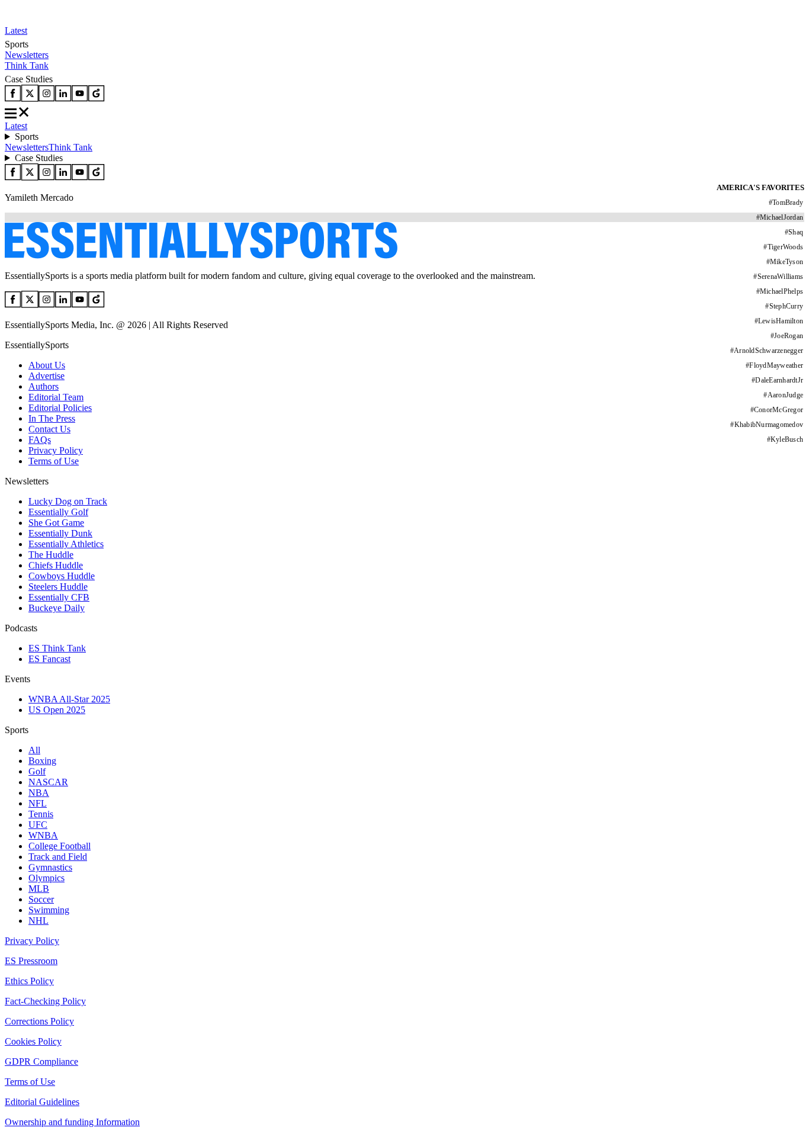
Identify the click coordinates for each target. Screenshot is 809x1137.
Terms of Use (53, 461)
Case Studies (39, 158)
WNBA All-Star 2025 (69, 699)
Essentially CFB (58, 597)
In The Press (51, 418)
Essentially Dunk (60, 533)
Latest (16, 30)
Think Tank (27, 65)
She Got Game (56, 523)
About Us (46, 365)
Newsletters (27, 55)
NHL (38, 921)
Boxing (42, 761)
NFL (37, 803)
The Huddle (50, 555)
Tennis (40, 814)
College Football (59, 846)
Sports (26, 136)
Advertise (46, 376)
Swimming (48, 910)
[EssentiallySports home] (201, 255)
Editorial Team (56, 397)
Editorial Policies (60, 408)
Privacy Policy (55, 450)
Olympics (46, 878)
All (34, 750)
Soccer (41, 899)
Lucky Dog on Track (67, 501)
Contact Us (49, 429)
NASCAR (48, 782)
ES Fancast (49, 659)
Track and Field (57, 857)
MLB (38, 889)
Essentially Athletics (66, 544)
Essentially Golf (58, 512)
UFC (37, 825)
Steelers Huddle (58, 587)
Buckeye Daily (56, 608)
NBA (38, 793)
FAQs (39, 440)
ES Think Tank (57, 648)
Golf (37, 771)
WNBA (43, 835)
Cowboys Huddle (61, 576)
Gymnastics (50, 867)
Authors (43, 386)
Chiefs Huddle (55, 565)
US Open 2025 (56, 710)
